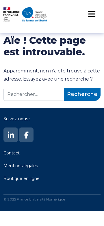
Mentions (13, 165)
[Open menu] (92, 14)
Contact (11, 153)
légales (31, 165)
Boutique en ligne (21, 178)
